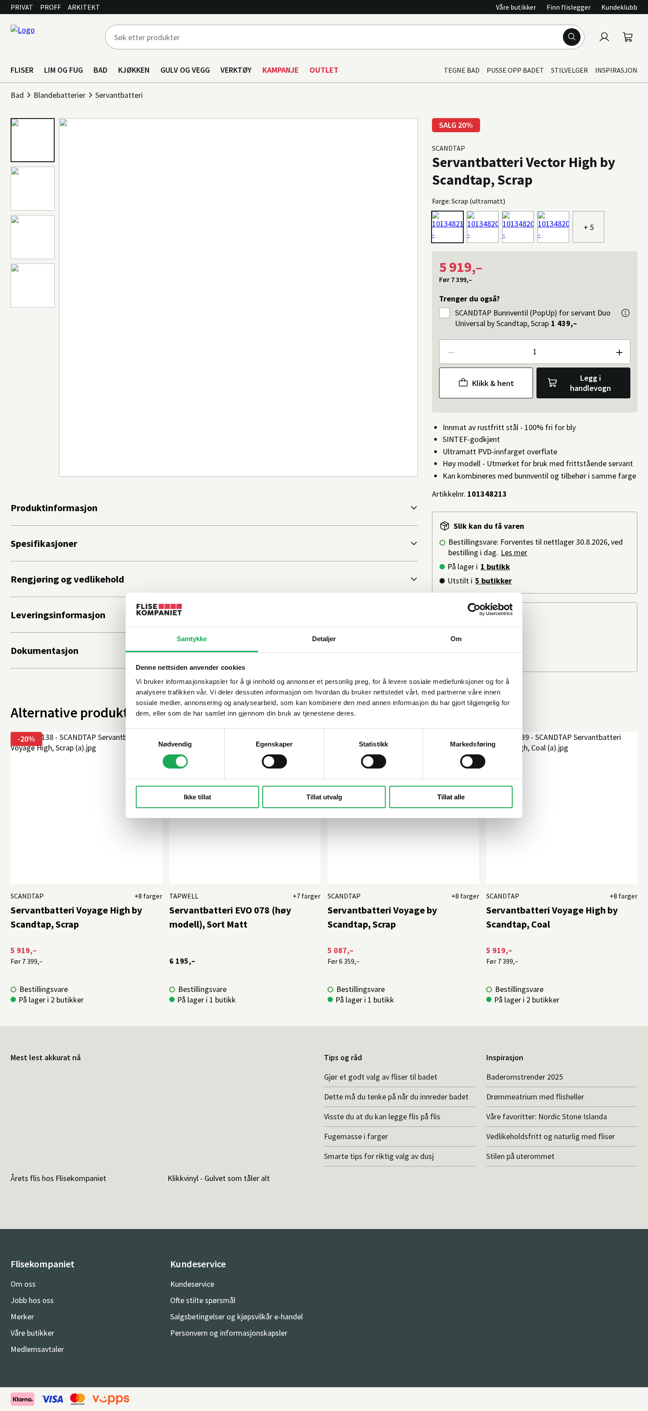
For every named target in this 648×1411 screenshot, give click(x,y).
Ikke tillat (197, 797)
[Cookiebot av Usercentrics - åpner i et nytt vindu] (474, 609)
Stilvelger (569, 70)
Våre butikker (516, 7)
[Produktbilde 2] (33, 189)
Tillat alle (451, 797)
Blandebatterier (60, 95)
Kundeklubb (619, 7)
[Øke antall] (619, 352)
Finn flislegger (569, 7)
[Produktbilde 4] (33, 286)
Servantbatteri (119, 95)
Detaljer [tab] (324, 638)
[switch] (274, 761)
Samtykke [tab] (192, 638)
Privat (22, 7)
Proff (50, 7)
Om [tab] (456, 638)
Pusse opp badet (515, 70)
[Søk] (572, 37)
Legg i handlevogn (590, 383)
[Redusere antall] (450, 352)
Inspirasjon (616, 70)
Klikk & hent (493, 383)
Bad (17, 95)
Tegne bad (462, 70)
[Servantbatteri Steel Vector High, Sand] (482, 227)
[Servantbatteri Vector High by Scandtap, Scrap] (447, 227)
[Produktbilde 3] (33, 237)
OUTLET (324, 70)
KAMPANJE (280, 70)
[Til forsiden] (52, 37)
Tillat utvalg (324, 797)
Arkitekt (84, 7)
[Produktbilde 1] (33, 140)
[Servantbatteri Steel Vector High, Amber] (553, 227)
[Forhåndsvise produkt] (625, 313)
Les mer (514, 552)
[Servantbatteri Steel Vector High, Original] (518, 227)
